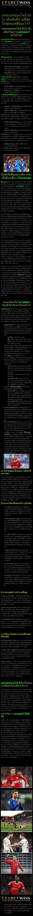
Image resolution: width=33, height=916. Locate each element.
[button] (16, 9)
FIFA (9, 356)
